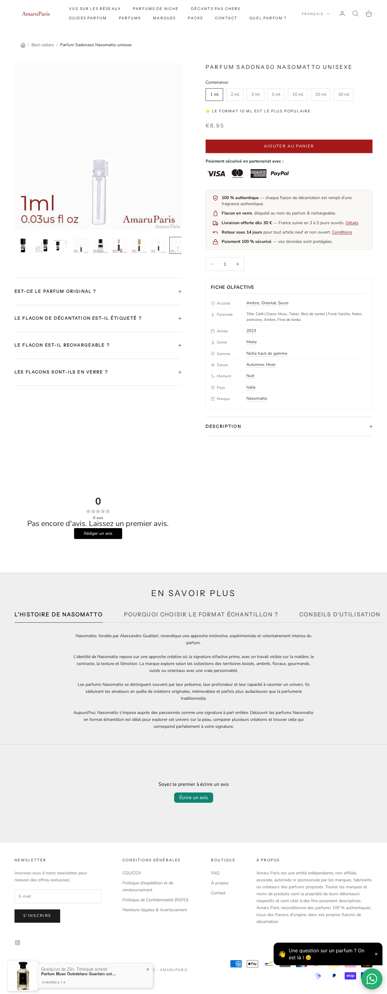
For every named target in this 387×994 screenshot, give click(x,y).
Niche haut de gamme (266, 353)
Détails (352, 223)
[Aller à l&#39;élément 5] (100, 245)
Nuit (250, 376)
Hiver (271, 364)
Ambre (252, 303)
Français (313, 14)
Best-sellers (42, 45)
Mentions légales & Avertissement (154, 910)
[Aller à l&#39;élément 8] (158, 245)
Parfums (130, 18)
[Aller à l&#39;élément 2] (42, 245)
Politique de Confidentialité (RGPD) (155, 900)
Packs (195, 18)
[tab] (59, 616)
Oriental (268, 303)
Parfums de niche (156, 8)
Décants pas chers (216, 8)
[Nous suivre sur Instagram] (18, 943)
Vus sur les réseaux (95, 8)
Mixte (251, 342)
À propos (220, 883)
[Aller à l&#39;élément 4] (81, 245)
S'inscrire (37, 915)
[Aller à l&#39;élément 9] (177, 245)
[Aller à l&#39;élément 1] (23, 245)
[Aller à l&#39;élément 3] (61, 245)
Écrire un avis (193, 797)
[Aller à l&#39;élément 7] (139, 245)
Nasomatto (256, 398)
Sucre (283, 303)
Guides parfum (88, 18)
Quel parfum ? (268, 18)
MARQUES (164, 18)
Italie (250, 387)
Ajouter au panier (289, 146)
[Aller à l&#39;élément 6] (119, 245)
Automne (255, 364)
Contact (226, 18)
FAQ (215, 873)
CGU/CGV (131, 873)
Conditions (342, 232)
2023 (251, 331)
